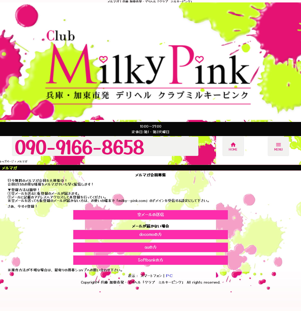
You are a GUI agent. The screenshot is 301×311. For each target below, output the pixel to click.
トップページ (7, 161)
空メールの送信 (150, 214)
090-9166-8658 (79, 146)
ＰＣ (169, 275)
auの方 (151, 247)
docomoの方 (150, 234)
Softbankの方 (150, 260)
